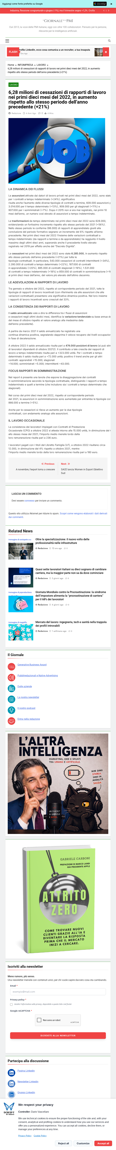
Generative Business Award (32, 664)
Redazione (16, 113)
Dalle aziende (25, 686)
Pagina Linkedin (26, 1070)
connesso (29, 500)
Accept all (103, 1143)
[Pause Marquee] (106, 51)
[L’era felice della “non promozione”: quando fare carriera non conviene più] (57, 53)
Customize (83, 1143)
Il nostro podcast (26, 708)
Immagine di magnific (17, 622)
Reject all (63, 1143)
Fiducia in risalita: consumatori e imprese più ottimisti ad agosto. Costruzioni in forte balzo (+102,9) (52, 10)
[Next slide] (108, 10)
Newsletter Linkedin (28, 1081)
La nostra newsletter (28, 697)
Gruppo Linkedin (26, 1092)
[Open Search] (109, 41)
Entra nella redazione (29, 719)
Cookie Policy (40, 1135)
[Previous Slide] (104, 10)
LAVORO (14, 84)
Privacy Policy (24, 1135)
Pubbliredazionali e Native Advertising (38, 675)
